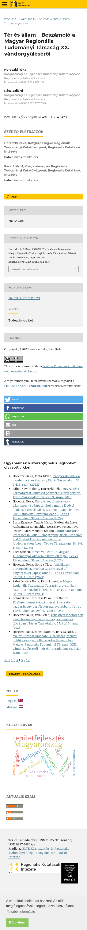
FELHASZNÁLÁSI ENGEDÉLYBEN (27, 386)
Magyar (12, 707)
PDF (13, 196)
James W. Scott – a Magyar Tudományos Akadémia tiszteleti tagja (41, 554)
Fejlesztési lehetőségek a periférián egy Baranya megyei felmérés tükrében (48, 619)
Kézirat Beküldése (24, 673)
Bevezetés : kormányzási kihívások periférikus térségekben (47, 491)
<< (6, 660)
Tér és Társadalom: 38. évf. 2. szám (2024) (41, 516)
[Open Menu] (4, 4)
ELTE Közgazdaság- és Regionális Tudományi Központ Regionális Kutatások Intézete (38, 852)
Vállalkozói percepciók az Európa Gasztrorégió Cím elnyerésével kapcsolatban (41, 568)
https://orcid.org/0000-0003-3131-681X (24, 82)
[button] (43, 399)
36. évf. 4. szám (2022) (54, 19)
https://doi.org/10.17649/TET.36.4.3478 (39, 117)
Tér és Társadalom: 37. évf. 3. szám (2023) (42, 497)
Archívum (28, 19)
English (12, 701)
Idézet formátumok (24, 269)
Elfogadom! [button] (17, 922)
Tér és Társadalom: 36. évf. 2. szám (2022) (45, 558)
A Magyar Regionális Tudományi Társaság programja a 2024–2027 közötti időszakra (44, 585)
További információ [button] (21, 911)
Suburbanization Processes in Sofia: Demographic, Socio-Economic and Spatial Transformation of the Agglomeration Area (47, 537)
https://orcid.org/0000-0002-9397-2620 (25, 103)
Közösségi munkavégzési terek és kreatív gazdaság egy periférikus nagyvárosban (42, 604)
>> (28, 660)
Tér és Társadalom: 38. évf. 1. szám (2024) (47, 608)
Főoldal (11, 19)
